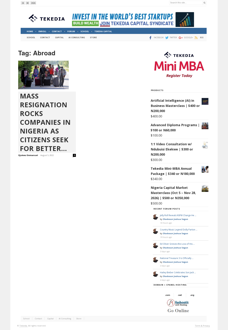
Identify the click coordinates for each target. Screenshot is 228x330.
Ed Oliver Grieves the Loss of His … (177, 243)
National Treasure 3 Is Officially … (176, 258)
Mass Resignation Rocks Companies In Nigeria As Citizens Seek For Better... (45, 122)
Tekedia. (23, 325)
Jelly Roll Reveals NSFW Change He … (178, 215)
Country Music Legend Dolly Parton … (178, 229)
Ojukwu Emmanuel (28, 155)
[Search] (204, 3)
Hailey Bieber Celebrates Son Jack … (178, 272)
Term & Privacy (202, 325)
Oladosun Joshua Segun (175, 219)
